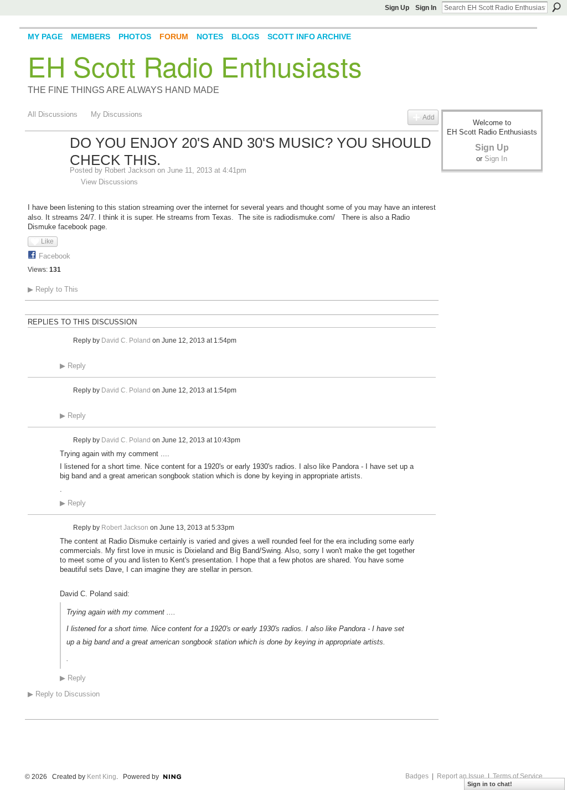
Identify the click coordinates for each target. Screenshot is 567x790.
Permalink (66, 340)
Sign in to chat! (489, 784)
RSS (34, 712)
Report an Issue (460, 776)
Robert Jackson (130, 170)
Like (47, 241)
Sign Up (397, 8)
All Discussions (53, 114)
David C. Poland (126, 340)
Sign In (425, 8)
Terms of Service (518, 776)
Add (428, 117)
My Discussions (116, 114)
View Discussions (109, 182)
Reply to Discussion (64, 694)
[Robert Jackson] (45, 166)
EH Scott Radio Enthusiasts (195, 66)
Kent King (101, 777)
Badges (417, 776)
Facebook (54, 256)
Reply (73, 366)
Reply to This (53, 289)
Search (556, 7)
